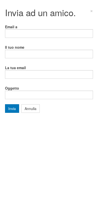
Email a (11, 26)
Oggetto (12, 88)
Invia (12, 108)
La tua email (15, 67)
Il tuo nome (14, 47)
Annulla (30, 108)
